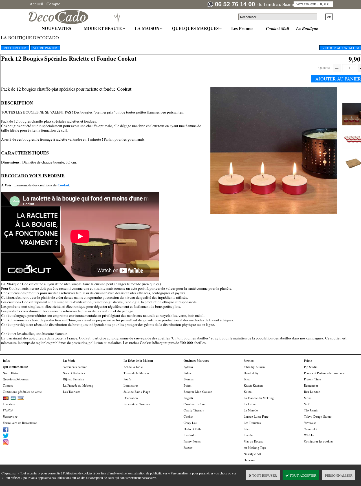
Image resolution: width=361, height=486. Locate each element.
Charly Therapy (194, 410)
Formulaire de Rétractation (20, 422)
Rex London (312, 391)
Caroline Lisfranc (195, 404)
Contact (8, 385)
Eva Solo (189, 435)
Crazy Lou (190, 422)
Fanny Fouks (192, 441)
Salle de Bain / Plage (137, 391)
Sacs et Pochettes (74, 373)
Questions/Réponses (15, 379)
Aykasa (188, 367)
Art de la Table (133, 367)
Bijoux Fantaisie (73, 379)
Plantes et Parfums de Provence (324, 373)
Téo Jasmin (311, 410)
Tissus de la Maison (136, 373)
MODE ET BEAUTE (104, 28)
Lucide (248, 435)
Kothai (248, 391)
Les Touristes (71, 391)
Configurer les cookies (318, 441)
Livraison (9, 404)
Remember (311, 385)
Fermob (249, 360)
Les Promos (243, 28)
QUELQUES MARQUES (196, 28)
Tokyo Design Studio (318, 416)
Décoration (131, 398)
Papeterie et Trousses (137, 404)
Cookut (63, 185)
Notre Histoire (12, 373)
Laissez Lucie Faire (256, 416)
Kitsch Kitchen (253, 385)
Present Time (312, 379)
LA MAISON (148, 28)
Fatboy (188, 447)
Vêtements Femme (75, 367)
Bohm (187, 385)
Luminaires (131, 385)
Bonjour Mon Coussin (198, 391)
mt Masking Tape (255, 447)
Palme (308, 360)
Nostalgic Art (252, 454)
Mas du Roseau (253, 441)
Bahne (188, 373)
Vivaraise (310, 422)
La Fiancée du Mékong (78, 385)
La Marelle (251, 410)
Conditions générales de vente (22, 391)
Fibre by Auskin (254, 367)
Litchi (247, 429)
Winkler (309, 435)
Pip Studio (311, 367)
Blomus (188, 379)
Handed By (251, 373)
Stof (306, 404)
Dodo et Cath (192, 429)
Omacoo (249, 460)
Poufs (127, 379)
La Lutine (250, 404)
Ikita (247, 379)
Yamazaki (310, 429)
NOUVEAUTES (57, 28)
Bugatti (188, 398)
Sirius (307, 398)
